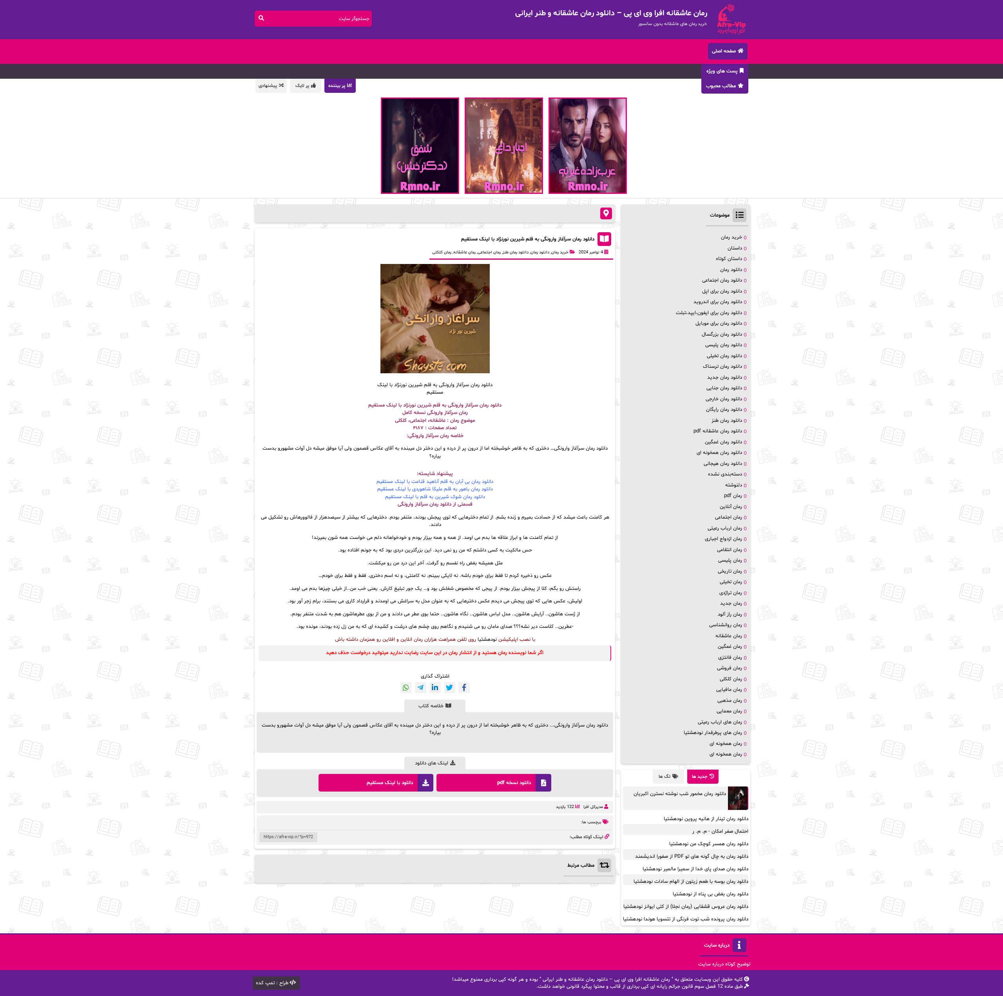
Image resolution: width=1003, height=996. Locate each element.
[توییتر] (449, 687)
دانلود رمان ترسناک (722, 366)
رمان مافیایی (729, 689)
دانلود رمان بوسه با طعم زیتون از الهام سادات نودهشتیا (691, 881)
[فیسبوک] (464, 687)
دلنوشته (733, 485)
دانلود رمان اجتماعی (722, 280)
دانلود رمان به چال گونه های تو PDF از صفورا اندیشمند (691, 856)
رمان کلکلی (441, 252)
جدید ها (700, 777)
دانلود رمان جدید (724, 377)
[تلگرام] (420, 687)
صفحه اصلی (724, 51)
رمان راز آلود (730, 614)
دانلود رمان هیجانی (723, 463)
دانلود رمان (539, 252)
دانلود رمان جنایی (724, 388)
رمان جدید (731, 603)
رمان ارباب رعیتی (725, 528)
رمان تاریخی (730, 571)
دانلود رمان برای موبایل (718, 323)
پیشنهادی (268, 86)
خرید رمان (559, 252)
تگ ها (664, 777)
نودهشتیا (487, 639)
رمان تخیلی (731, 582)
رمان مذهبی (729, 700)
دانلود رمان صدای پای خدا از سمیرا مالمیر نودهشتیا (695, 869)
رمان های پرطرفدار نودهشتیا (713, 732)
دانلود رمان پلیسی (723, 345)
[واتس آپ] (406, 687)
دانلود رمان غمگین (723, 442)
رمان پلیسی (730, 560)
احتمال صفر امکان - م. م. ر (720, 831)
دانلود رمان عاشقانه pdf (717, 431)
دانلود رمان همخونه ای (719, 452)
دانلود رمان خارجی (724, 399)
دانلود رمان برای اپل (722, 291)
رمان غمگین (730, 646)
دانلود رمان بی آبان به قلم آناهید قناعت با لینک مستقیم (435, 481)
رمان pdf (733, 495)
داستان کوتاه (729, 258)
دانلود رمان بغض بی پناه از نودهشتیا (710, 894)
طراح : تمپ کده (272, 983)
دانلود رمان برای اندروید (717, 301)
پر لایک (302, 86)
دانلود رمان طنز (516, 252)
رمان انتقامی (729, 549)
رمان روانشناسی (725, 625)
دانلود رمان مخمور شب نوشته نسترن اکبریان (680, 793)
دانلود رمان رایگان (724, 409)
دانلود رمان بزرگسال (722, 334)
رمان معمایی (729, 711)
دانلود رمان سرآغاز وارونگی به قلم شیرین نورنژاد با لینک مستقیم (527, 239)
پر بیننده (336, 86)
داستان (735, 248)
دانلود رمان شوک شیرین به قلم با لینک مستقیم (435, 497)
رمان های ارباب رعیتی (720, 722)
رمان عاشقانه (464, 252)
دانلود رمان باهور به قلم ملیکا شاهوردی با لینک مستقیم (435, 489)
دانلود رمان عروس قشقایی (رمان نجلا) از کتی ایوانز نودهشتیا (685, 906)
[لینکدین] (435, 687)
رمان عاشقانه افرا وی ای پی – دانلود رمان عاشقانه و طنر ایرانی (606, 979)
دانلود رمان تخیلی (724, 356)
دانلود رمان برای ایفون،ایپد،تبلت (709, 312)
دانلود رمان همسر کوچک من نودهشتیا (708, 844)
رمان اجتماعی (489, 252)
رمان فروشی (729, 668)
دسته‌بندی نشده (725, 474)
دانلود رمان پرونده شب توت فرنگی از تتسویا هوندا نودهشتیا (685, 919)
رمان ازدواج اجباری (723, 538)
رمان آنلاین (731, 506)
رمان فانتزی (730, 657)
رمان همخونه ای (726, 743)
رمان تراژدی (730, 593)
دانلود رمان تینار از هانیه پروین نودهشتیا (706, 818)
